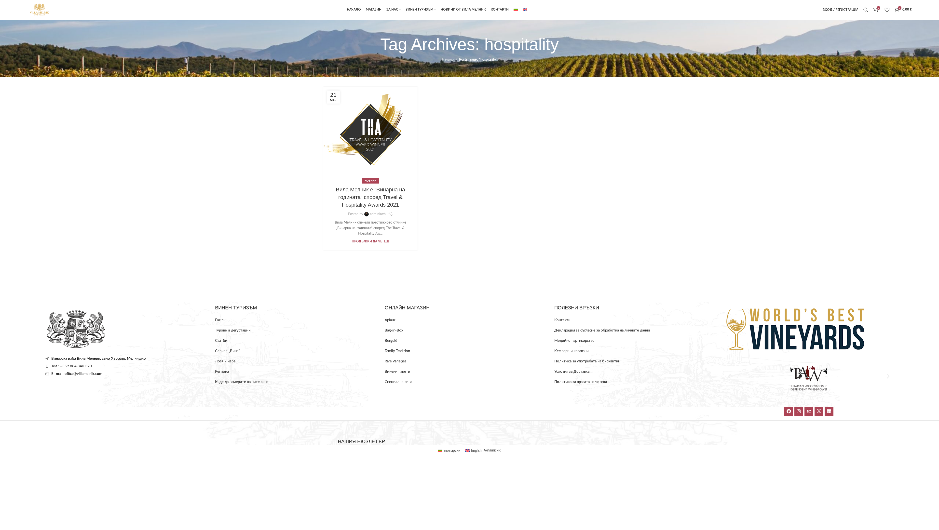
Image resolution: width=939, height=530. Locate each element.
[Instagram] (798, 411)
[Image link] (76, 329)
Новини (370, 180)
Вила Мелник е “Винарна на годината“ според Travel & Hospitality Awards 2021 (370, 197)
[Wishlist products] (887, 10)
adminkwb (378, 214)
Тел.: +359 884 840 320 (71, 366)
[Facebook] (788, 411)
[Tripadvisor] (808, 411)
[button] (729, 376)
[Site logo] (39, 10)
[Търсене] (866, 10)
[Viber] (819, 411)
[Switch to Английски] (525, 10)
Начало (448, 59)
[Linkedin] (829, 411)
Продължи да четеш (370, 241)
